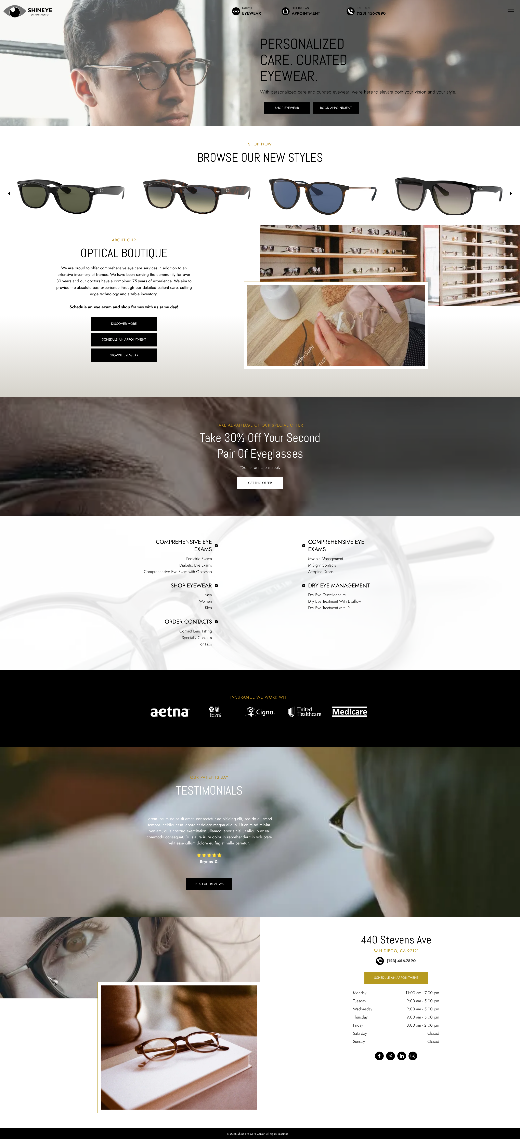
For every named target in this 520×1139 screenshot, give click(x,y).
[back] (140, 711)
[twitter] (390, 1056)
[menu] (511, 11)
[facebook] (379, 1056)
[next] (379, 711)
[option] (71, 188)
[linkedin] (401, 1056)
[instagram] (412, 1056)
